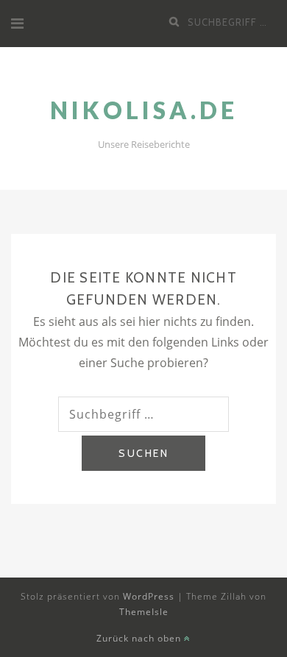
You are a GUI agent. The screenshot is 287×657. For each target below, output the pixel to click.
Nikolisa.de (144, 110)
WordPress (148, 596)
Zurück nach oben (140, 638)
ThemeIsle (144, 611)
